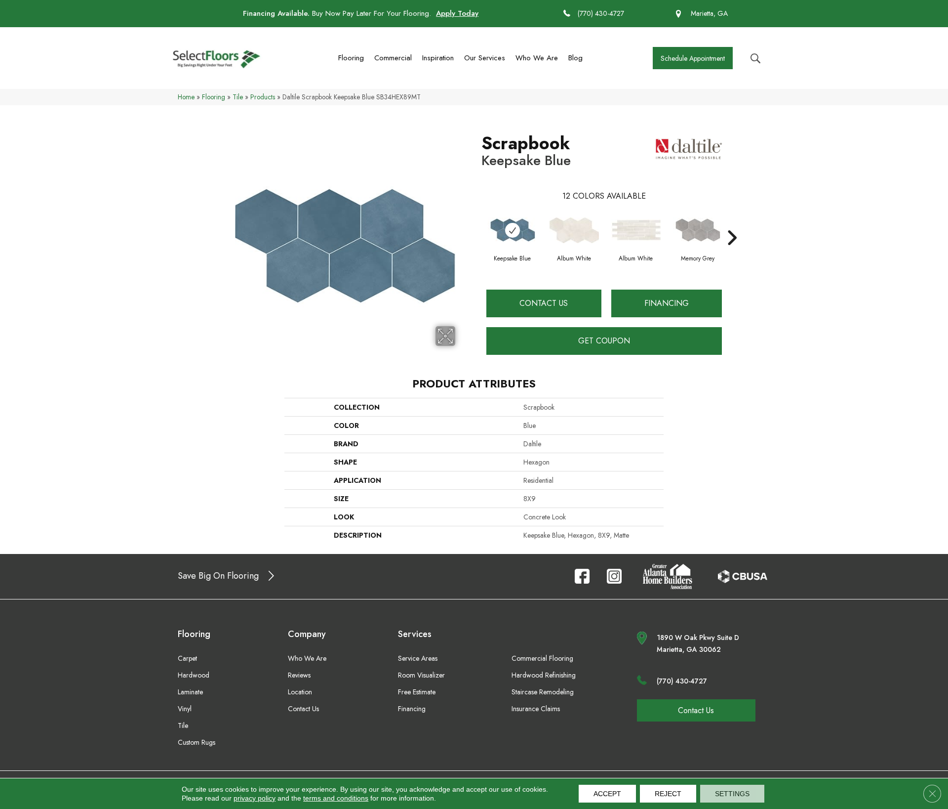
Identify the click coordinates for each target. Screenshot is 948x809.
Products (262, 97)
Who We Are (536, 57)
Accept (607, 794)
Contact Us (543, 303)
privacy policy (255, 798)
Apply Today (457, 13)
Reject (668, 794)
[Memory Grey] (698, 230)
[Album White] (574, 230)
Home (186, 97)
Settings (732, 794)
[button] (693, 58)
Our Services (484, 57)
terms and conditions (335, 798)
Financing (666, 303)
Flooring (351, 57)
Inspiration (438, 57)
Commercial (393, 57)
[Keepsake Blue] (512, 230)
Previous (476, 223)
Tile (238, 97)
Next (731, 223)
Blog (575, 57)
